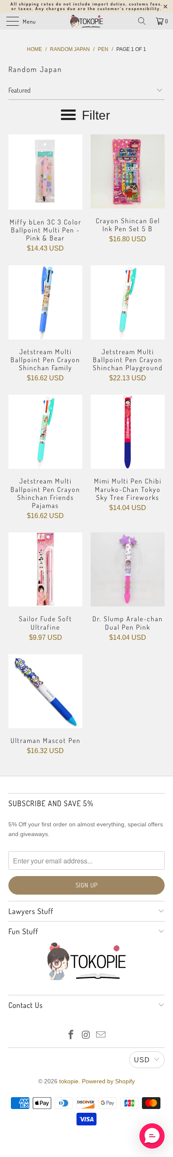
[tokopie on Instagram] (86, 1035)
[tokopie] (86, 21)
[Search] (142, 21)
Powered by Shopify (108, 1081)
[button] (152, 1136)
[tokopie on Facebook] (71, 1035)
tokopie (69, 1081)
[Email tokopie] (101, 1035)
